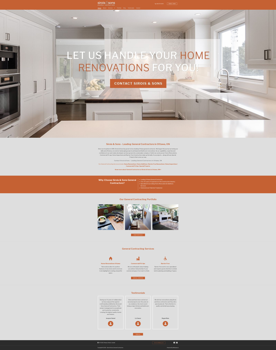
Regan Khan (165, 318)
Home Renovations (171, 153)
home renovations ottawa (110, 263)
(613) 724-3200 (160, 3)
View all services (138, 278)
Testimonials (131, 8)
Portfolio (119, 8)
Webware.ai (175, 347)
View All (138, 334)
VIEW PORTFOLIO (138, 235)
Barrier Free (165, 263)
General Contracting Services (138, 248)
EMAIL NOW (172, 3)
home (99, 8)
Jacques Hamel (110, 318)
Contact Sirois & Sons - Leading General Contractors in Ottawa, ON (138, 160)
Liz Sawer (138, 318)
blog (124, 8)
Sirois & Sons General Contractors (115, 347)
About (104, 8)
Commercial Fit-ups (106, 155)
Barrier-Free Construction (134, 155)
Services (110, 8)
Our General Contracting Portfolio (138, 199)
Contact (138, 8)
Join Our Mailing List (159, 342)
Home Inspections (117, 155)
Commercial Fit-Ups (138, 263)
